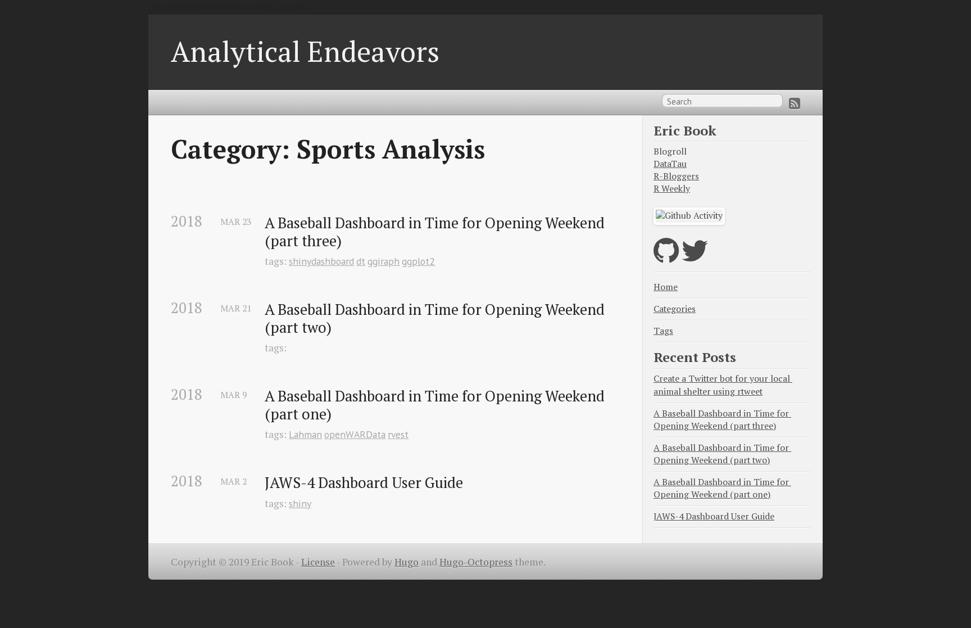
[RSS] (794, 103)
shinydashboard (321, 261)
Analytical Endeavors (305, 51)
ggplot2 (418, 261)
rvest (398, 434)
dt (360, 261)
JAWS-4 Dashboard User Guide (364, 483)
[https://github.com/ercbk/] (666, 257)
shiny (300, 503)
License (318, 561)
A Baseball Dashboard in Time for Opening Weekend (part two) (436, 318)
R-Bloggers (676, 176)
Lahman (305, 434)
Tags (663, 331)
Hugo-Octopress (475, 561)
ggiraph (383, 261)
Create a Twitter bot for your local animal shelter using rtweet (723, 385)
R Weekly (672, 189)
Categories (675, 309)
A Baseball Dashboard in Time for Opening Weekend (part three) (436, 232)
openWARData (354, 434)
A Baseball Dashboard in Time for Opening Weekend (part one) (436, 405)
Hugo (406, 561)
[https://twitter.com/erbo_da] (695, 257)
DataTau (670, 164)
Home (666, 287)
